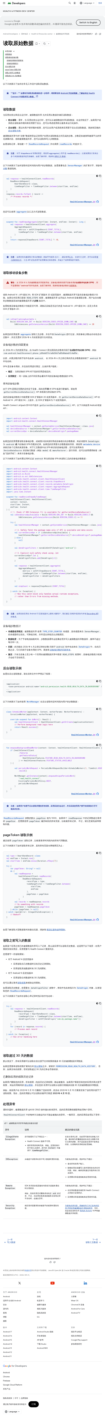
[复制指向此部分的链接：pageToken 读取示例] (35, 835)
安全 (5, 1305)
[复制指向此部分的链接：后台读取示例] (24, 668)
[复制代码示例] (100, 175)
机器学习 (40, 1300)
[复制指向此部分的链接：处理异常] (17, 1104)
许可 (16, 1398)
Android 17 (7, 1332)
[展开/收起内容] (13, 51)
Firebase (6, 1381)
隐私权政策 (41, 1313)
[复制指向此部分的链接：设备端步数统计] (23, 626)
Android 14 (7, 1344)
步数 (5, 168)
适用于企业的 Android (12, 1300)
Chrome (6, 1377)
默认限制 (38, 1066)
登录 (100, 3)
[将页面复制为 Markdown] (44, 43)
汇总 (71, 257)
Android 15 (7, 1340)
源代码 (5, 1309)
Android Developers (10, 34)
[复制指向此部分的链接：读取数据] (17, 109)
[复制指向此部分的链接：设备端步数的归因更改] (31, 344)
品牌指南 (24, 1398)
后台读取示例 (14, 131)
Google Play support (79, 1340)
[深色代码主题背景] (97, 175)
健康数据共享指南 (62, 34)
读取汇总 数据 (60, 156)
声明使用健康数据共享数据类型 (79, 1208)
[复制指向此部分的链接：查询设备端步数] (21, 383)
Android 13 (7, 1348)
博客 (5, 1317)
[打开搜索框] (69, 3)
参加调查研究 (76, 1344)
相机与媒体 (41, 1309)
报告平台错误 (76, 1332)
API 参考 (40, 1340)
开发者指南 (41, 1336)
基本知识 (24, 34)
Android (6, 1296)
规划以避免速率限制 (56, 929)
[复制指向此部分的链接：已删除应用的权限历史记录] (36, 1076)
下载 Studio (41, 1344)
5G (38, 1317)
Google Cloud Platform (12, 1385)
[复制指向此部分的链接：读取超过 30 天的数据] (35, 1055)
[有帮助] (96, 34)
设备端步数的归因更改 (60, 650)
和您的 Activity (86, 1211)
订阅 (34, 1404)
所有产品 (6, 1389)
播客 (5, 1321)
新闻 (5, 1313)
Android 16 (7, 1336)
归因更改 (72, 285)
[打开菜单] (4, 3)
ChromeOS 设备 (77, 1305)
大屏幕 (73, 1296)
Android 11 (7, 1356)
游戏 (39, 1296)
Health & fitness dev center (19, 11)
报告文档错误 (76, 1336)
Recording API (92, 614)
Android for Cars (78, 1309)
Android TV (75, 1313)
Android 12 (7, 1352)
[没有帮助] (100, 34)
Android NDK (42, 1348)
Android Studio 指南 (45, 1332)
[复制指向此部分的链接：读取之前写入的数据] (33, 940)
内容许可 (28, 1270)
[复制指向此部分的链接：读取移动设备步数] (30, 273)
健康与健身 (41, 1305)
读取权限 (21, 983)
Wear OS (74, 1300)
